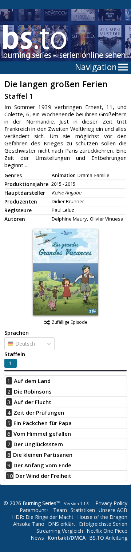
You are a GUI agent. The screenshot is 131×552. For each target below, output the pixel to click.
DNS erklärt (61, 523)
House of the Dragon (102, 516)
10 (10, 475)
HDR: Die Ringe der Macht (43, 516)
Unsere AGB (113, 510)
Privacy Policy (111, 503)
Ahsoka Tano (28, 523)
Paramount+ (34, 510)
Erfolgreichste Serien (103, 523)
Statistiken (83, 510)
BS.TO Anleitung (108, 537)
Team (60, 510)
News (37, 537)
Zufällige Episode (69, 322)
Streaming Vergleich (59, 530)
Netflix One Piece (107, 530)
